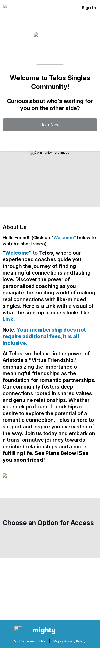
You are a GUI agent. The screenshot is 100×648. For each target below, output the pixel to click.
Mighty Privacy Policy (69, 641)
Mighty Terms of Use (30, 641)
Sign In (89, 7)
